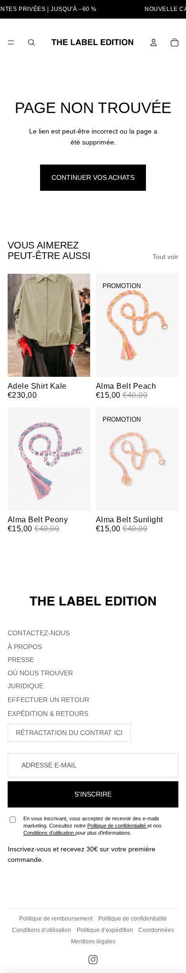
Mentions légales (93, 941)
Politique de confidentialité (117, 825)
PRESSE (21, 659)
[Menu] (11, 42)
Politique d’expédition (105, 930)
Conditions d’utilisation (49, 833)
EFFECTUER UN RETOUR (48, 700)
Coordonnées (156, 930)
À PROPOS (25, 647)
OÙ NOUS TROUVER (40, 673)
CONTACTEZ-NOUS (39, 633)
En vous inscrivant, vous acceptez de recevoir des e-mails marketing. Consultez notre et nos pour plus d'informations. (92, 826)
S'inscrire (93, 794)
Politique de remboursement (56, 918)
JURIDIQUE (25, 686)
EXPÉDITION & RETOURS (48, 713)
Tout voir (165, 256)
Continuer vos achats (93, 177)
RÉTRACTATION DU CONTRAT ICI (69, 732)
